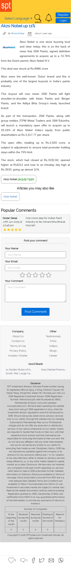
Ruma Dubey (17, 33)
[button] (49, 18)
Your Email (11, 261)
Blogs (53, 350)
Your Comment (14, 280)
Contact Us (17, 341)
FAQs (53, 341)
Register (63, 14)
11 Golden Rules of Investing (22, 369)
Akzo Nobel (10, 179)
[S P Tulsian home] (6, 6)
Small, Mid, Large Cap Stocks (23, 373)
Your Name (11, 248)
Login (63, 20)
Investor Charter (18, 355)
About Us (17, 336)
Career (53, 355)
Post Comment (36, 312)
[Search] (38, 19)
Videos (53, 345)
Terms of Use (18, 345)
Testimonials (53, 336)
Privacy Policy (18, 350)
